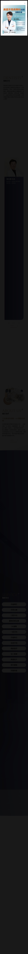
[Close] (25, 3)
